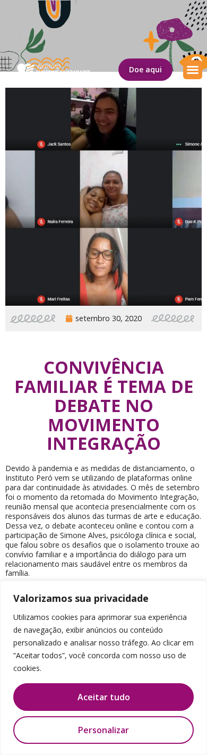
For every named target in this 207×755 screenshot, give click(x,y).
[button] (192, 69)
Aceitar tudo (103, 697)
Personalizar (103, 730)
